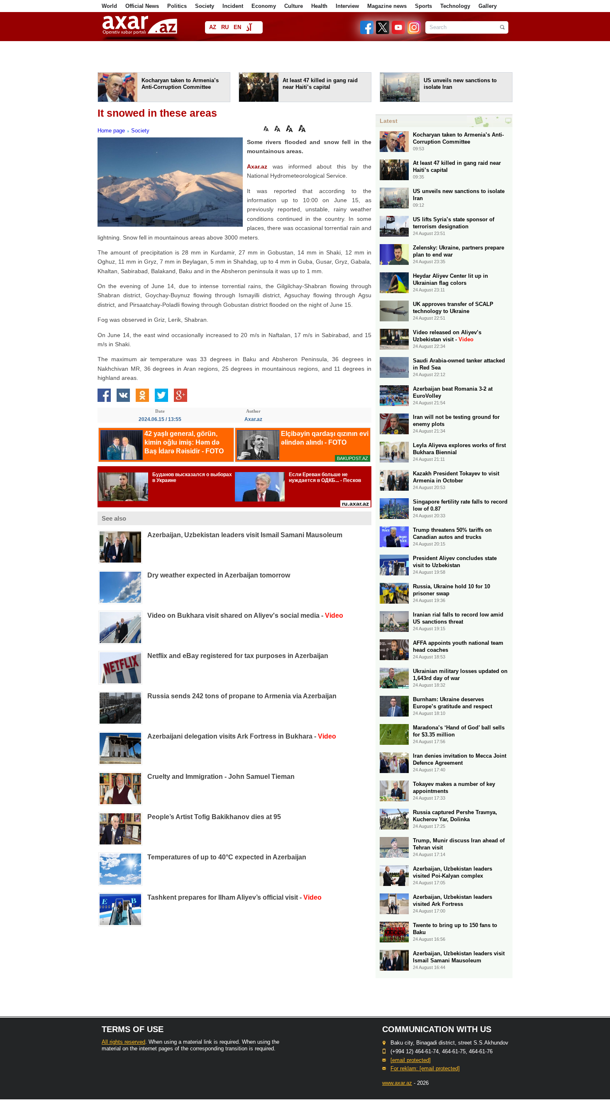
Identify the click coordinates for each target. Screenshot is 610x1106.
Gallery (487, 6)
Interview (347, 6)
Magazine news (387, 6)
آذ (248, 28)
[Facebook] (367, 32)
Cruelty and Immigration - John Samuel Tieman (221, 776)
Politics (177, 6)
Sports (423, 6)
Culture (293, 6)
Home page (111, 130)
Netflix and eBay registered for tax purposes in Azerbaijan (237, 655)
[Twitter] (383, 32)
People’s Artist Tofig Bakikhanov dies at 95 (214, 816)
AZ (212, 27)
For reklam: (425, 1068)
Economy (263, 6)
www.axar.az (397, 1083)
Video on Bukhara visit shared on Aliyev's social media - (245, 615)
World (109, 6)
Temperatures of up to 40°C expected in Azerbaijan (226, 857)
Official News (142, 6)
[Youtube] (399, 32)
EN (237, 27)
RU (225, 27)
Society (204, 6)
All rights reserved (123, 1042)
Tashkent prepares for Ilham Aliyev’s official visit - (234, 897)
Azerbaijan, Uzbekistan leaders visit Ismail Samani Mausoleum (244, 534)
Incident (232, 6)
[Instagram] (414, 32)
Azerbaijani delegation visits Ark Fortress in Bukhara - (241, 736)
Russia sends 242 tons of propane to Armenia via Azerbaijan (242, 696)
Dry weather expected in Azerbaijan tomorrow (218, 575)
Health (319, 6)
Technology (455, 6)
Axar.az (257, 166)
